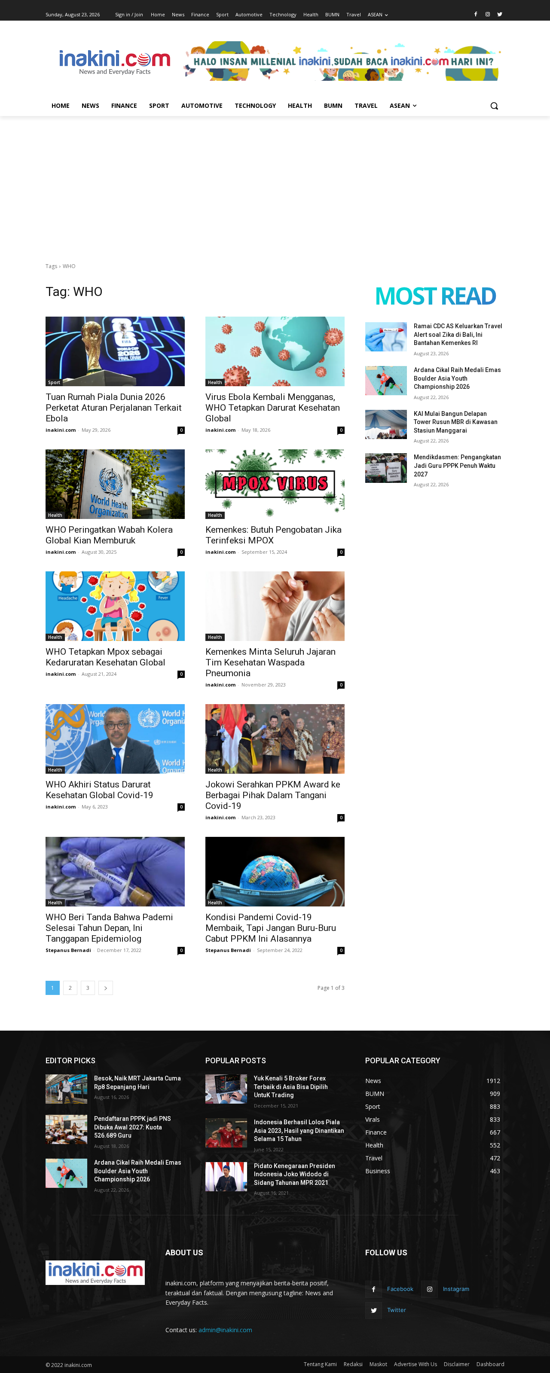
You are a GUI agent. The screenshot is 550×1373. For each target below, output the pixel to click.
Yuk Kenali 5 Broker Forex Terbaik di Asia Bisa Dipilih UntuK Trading (291, 1086)
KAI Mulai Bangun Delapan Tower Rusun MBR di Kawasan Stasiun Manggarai (456, 422)
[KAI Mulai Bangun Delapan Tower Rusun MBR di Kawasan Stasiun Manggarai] (386, 424)
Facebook (400, 1288)
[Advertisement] (275, 180)
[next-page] (105, 988)
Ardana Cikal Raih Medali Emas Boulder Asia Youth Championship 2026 (457, 378)
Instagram (456, 1288)
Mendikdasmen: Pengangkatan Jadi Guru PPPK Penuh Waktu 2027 (457, 465)
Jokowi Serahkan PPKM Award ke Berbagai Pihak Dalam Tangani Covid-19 (272, 795)
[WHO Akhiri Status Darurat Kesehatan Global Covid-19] (115, 739)
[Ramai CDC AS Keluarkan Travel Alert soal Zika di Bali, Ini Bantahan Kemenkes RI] (386, 336)
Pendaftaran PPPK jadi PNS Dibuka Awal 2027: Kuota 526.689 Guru (132, 1127)
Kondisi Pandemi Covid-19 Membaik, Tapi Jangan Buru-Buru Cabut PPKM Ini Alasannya (270, 928)
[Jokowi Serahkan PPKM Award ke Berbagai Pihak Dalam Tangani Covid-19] (275, 739)
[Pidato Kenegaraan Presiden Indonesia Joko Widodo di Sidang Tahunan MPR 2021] (226, 1176)
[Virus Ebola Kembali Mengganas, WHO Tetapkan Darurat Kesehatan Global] (275, 351)
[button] (494, 105)
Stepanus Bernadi (68, 950)
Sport (54, 382)
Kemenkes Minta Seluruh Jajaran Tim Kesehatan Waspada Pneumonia (270, 662)
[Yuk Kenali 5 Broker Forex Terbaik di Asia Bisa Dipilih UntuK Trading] (226, 1089)
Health (215, 382)
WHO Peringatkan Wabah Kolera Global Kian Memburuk (109, 535)
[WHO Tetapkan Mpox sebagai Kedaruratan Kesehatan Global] (115, 606)
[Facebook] (476, 15)
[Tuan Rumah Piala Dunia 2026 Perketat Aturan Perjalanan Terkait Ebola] (115, 351)
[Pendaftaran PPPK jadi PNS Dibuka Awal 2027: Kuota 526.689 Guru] (66, 1129)
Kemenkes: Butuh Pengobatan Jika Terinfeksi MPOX (273, 535)
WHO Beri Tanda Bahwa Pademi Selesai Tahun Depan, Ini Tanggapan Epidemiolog (109, 928)
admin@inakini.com (225, 1330)
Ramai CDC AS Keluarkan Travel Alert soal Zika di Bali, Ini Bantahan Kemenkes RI (458, 334)
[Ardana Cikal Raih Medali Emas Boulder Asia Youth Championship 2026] (386, 380)
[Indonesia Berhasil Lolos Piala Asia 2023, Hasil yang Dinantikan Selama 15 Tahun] (226, 1132)
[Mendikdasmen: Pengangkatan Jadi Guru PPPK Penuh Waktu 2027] (386, 467)
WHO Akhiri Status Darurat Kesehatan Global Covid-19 (99, 789)
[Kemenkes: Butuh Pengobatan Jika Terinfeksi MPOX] (275, 484)
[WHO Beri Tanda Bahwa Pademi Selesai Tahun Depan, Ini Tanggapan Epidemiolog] (115, 871)
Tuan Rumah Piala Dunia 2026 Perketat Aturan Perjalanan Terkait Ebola (114, 408)
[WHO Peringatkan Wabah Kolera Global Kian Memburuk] (115, 484)
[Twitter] (499, 15)
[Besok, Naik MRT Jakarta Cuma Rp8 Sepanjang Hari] (66, 1089)
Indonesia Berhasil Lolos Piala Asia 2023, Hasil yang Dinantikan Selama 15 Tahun (299, 1130)
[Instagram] (487, 15)
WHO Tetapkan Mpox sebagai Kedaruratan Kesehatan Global (105, 657)
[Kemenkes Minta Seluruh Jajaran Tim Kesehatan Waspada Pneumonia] (275, 606)
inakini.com (61, 430)
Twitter (396, 1309)
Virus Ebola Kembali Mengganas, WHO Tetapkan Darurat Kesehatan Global (272, 408)
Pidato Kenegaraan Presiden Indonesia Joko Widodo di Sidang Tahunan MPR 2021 (294, 1174)
